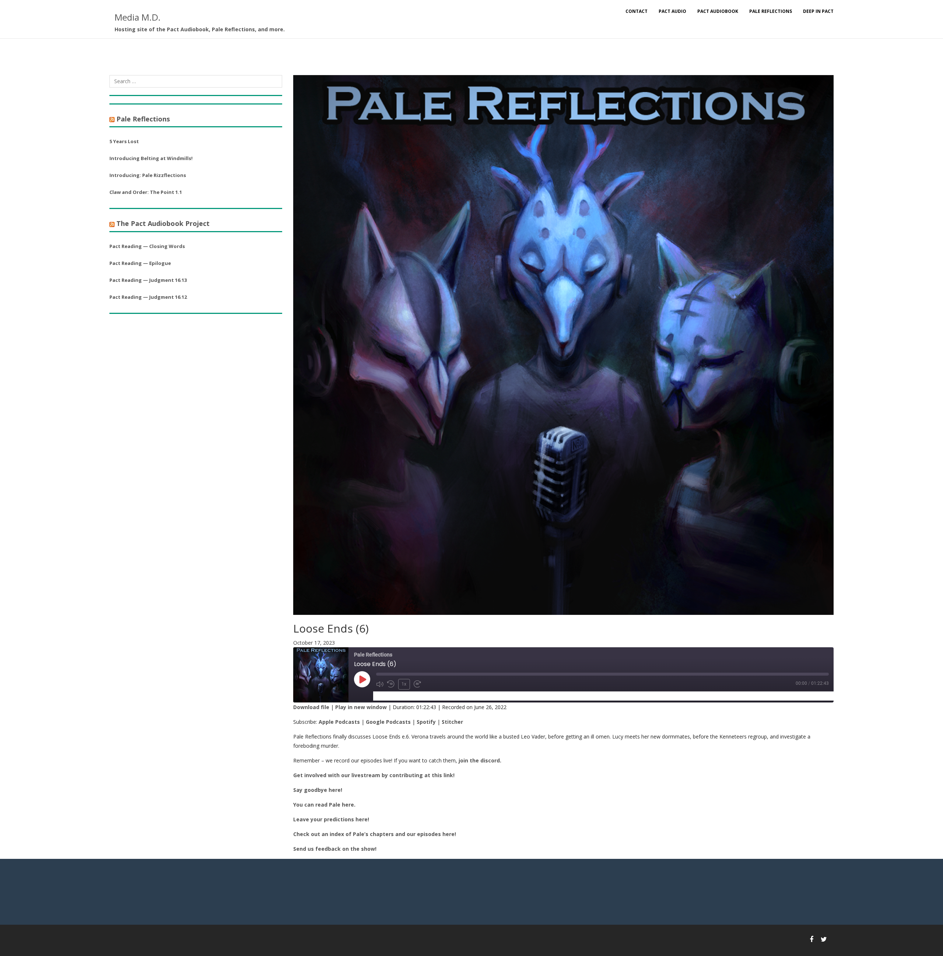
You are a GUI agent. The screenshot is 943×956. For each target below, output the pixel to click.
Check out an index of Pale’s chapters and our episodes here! (374, 834)
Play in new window (361, 707)
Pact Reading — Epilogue (140, 263)
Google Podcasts (388, 721)
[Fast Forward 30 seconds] (417, 684)
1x (404, 684)
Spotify (426, 721)
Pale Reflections (770, 11)
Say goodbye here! (317, 789)
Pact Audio (672, 11)
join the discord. (480, 760)
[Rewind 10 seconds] (391, 684)
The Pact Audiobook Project (163, 223)
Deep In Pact (818, 11)
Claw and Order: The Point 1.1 (145, 192)
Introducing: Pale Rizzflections (147, 175)
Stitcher (452, 721)
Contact (636, 11)
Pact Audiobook (717, 11)
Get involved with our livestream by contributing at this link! (374, 775)
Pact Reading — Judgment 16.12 (148, 297)
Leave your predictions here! (331, 819)
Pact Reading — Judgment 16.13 (148, 280)
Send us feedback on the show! (334, 848)
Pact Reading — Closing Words (147, 246)
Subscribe (389, 696)
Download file (311, 707)
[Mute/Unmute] (379, 684)
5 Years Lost (124, 141)
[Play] (362, 679)
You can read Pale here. (324, 804)
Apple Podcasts (339, 721)
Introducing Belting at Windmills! (151, 158)
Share (417, 696)
